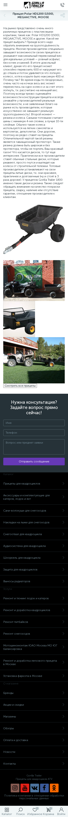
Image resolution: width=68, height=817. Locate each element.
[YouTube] (24, 788)
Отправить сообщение (34, 461)
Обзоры (8, 728)
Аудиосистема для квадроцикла (24, 546)
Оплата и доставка (15, 740)
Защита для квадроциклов (20, 569)
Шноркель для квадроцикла (21, 557)
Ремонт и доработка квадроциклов (26, 610)
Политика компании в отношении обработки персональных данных (34, 797)
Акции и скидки (13, 704)
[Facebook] (44, 788)
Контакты (9, 763)
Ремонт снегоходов (16, 633)
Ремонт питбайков (15, 622)
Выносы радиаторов (16, 581)
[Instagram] (15, 788)
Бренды (8, 693)
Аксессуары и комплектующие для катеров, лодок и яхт (26, 497)
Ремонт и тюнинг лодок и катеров (26, 598)
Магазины (9, 716)
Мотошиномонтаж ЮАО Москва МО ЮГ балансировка (30, 647)
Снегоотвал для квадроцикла (22, 534)
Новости (9, 752)
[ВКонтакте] (34, 788)
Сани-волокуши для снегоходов (24, 510)
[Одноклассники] (54, 788)
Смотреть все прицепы (20, 385)
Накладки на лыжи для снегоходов (26, 522)
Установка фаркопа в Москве (22, 676)
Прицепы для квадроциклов (21, 483)
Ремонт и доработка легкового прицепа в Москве (30, 662)
